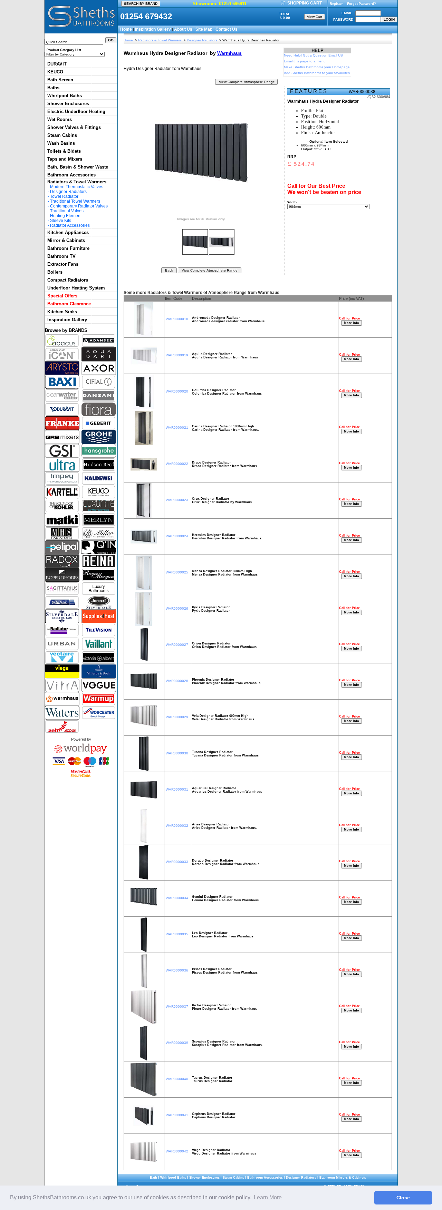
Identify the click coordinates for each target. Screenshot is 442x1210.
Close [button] (403, 1197)
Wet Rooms (59, 119)
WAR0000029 (177, 717)
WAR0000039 (177, 1043)
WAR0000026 (177, 608)
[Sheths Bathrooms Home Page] (81, 28)
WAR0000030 (177, 753)
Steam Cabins (62, 135)
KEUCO (55, 71)
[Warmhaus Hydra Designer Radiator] (195, 253)
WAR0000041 (177, 1115)
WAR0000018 (177, 319)
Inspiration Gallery (153, 29)
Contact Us (226, 29)
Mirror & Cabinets (66, 240)
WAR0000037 (177, 1006)
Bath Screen (60, 79)
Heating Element (65, 215)
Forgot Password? (361, 4)
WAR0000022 (177, 464)
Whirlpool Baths (64, 95)
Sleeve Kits (60, 220)
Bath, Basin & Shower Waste (77, 167)
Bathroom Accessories (71, 174)
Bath (153, 1177)
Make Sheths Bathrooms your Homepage (317, 67)
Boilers (55, 272)
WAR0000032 (177, 825)
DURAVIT (57, 64)
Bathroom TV (61, 256)
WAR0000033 (177, 862)
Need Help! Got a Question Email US (313, 55)
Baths (53, 87)
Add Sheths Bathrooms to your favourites (317, 73)
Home (126, 29)
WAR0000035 (177, 934)
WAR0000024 (177, 536)
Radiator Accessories (70, 225)
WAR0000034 (177, 898)
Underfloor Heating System (76, 288)
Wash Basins (61, 143)
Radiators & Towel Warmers (76, 181)
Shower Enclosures (68, 103)
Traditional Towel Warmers (75, 201)
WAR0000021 (177, 427)
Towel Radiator (64, 196)
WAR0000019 (177, 355)
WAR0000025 (177, 572)
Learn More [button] (268, 1197)
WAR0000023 (177, 500)
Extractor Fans (62, 264)
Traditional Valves (67, 211)
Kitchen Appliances (68, 232)
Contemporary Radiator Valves (79, 206)
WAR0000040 (177, 1079)
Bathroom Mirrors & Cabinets (342, 1177)
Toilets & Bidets (64, 151)
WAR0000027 (177, 645)
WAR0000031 (177, 789)
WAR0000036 (177, 970)
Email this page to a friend (305, 61)
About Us (183, 29)
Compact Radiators (67, 280)
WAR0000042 (177, 1151)
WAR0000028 (177, 681)
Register (336, 4)
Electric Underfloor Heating (76, 111)
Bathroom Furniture (68, 248)
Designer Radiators (68, 191)
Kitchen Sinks (62, 311)
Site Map (203, 29)
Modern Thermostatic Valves (76, 186)
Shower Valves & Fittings (74, 127)
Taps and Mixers (64, 159)
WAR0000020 (177, 391)
